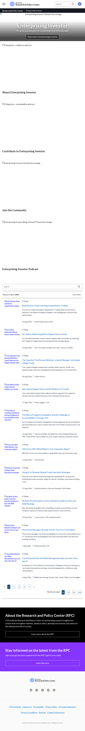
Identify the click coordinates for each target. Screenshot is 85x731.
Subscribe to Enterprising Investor (42, 37)
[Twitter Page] (42, 690)
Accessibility (38, 707)
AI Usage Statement (67, 707)
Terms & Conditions (29, 712)
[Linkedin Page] (31, 690)
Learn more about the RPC (42, 634)
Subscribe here (42, 663)
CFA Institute (15, 707)
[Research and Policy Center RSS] (54, 690)
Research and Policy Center (12, 11)
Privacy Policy (51, 707)
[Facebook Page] (37, 690)
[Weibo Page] (48, 690)
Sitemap (42, 712)
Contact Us (27, 707)
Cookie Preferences (56, 712)
